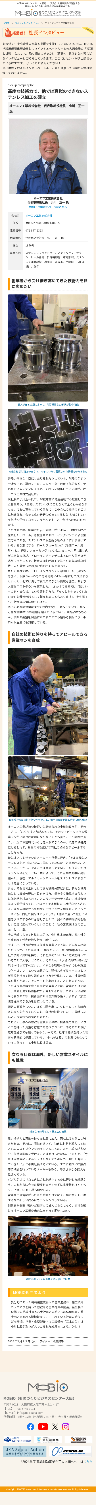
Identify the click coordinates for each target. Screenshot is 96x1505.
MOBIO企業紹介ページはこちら (48, 207)
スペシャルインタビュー (27, 23)
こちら (88, 1461)
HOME (5, 23)
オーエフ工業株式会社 (38, 215)
